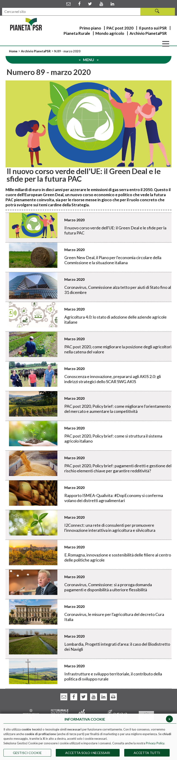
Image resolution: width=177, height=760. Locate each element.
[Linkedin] (112, 3)
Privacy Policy (155, 743)
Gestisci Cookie (27, 753)
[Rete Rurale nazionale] (60, 712)
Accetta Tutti (147, 753)
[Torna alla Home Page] (26, 24)
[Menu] (165, 43)
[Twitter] (90, 3)
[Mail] (68, 3)
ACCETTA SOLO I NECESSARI (87, 753)
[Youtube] (101, 3)
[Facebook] (79, 3)
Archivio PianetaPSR (36, 51)
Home (13, 51)
